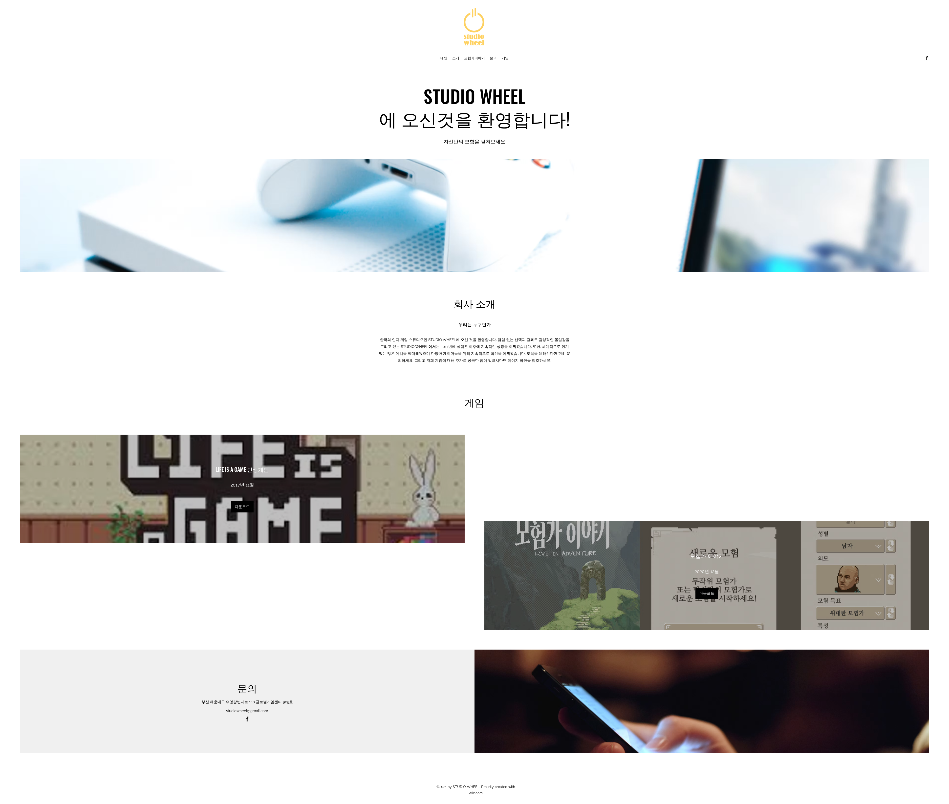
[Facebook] (926, 58)
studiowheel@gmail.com (247, 711)
